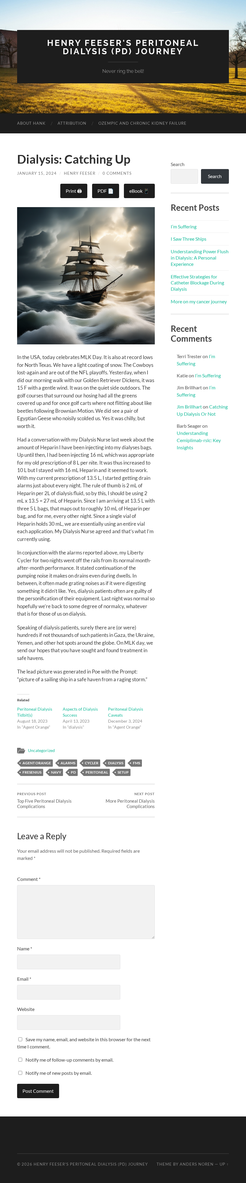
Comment (28, 879)
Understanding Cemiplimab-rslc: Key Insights (199, 440)
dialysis (115, 763)
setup (123, 772)
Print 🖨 (74, 191)
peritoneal (97, 772)
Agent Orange (36, 763)
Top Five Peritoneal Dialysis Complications (44, 800)
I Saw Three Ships (188, 239)
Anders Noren (197, 1164)
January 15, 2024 (37, 173)
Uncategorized (41, 750)
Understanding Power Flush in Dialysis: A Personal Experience (200, 257)
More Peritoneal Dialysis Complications (130, 800)
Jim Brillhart (189, 406)
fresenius (31, 772)
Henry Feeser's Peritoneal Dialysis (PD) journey (123, 47)
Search (177, 164)
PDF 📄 (106, 191)
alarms (68, 763)
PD (73, 772)
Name (24, 948)
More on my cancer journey (199, 301)
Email (24, 979)
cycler (91, 763)
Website (25, 1009)
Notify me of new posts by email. (59, 1073)
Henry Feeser (79, 173)
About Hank (31, 123)
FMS (136, 763)
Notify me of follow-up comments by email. (69, 1060)
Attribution (72, 123)
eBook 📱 (139, 191)
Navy (56, 772)
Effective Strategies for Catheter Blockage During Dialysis (197, 283)
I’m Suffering (183, 226)
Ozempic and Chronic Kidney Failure (142, 123)
